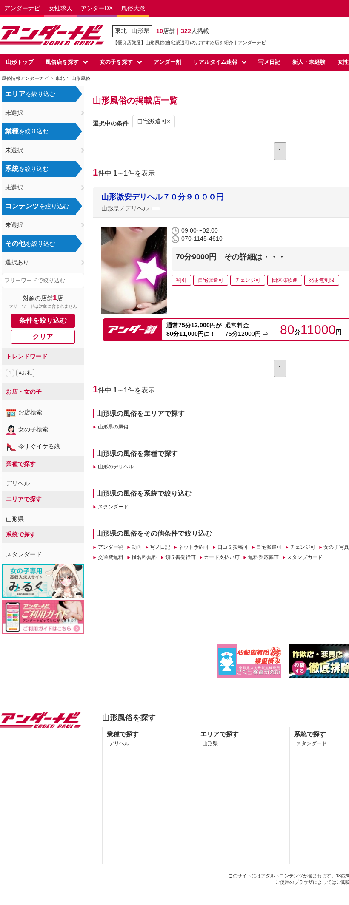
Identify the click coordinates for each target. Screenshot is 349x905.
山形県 (140, 30)
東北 (121, 30)
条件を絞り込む (43, 320)
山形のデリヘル (115, 467)
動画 (137, 547)
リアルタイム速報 (215, 62)
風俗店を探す (62, 62)
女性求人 (60, 8)
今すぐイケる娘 (39, 446)
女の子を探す (116, 62)
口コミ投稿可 (232, 547)
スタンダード (24, 554)
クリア (43, 336)
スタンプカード (305, 557)
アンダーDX (97, 8)
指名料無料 (144, 557)
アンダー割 (167, 62)
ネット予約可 (193, 547)
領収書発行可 (180, 557)
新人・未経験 (309, 62)
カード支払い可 (222, 557)
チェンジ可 (302, 547)
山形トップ (20, 62)
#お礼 (25, 373)
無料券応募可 (263, 557)
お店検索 (30, 412)
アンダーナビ (22, 8)
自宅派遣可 (269, 547)
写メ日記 (269, 62)
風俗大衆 (133, 8)
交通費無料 (110, 557)
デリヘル (18, 483)
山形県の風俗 (113, 427)
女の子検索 (33, 429)
